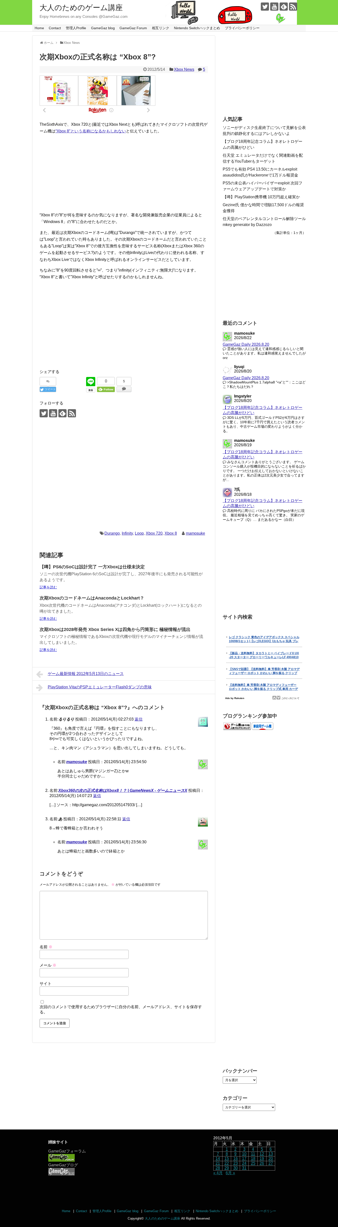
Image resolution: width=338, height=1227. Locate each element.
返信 (139, 719)
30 (235, 1168)
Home (39, 28)
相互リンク (160, 28)
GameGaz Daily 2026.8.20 (246, 344)
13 (270, 1154)
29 (226, 1168)
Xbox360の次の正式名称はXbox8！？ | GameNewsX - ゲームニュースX (122, 790)
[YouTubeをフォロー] (274, 6)
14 (218, 1158)
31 (244, 1168)
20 (270, 1158)
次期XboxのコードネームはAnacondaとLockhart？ (92, 598)
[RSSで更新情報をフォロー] (293, 6)
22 (226, 1163)
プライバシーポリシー (242, 28)
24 (244, 1163)
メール (48, 965)
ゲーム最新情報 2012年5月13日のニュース (86, 674)
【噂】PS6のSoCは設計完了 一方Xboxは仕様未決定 (92, 566)
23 (235, 1163)
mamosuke (195, 533)
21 (218, 1163)
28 (218, 1168)
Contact (55, 28)
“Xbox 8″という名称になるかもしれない (90, 131)
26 (262, 1163)
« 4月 (218, 1173)
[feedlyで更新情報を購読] (284, 6)
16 (235, 1158)
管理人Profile (76, 28)
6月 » (230, 1173)
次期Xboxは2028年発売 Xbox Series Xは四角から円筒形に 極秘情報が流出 (115, 629)
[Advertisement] (124, 173)
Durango (112, 533)
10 (244, 1154)
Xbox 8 (171, 533)
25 (253, 1163)
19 (262, 1158)
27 (270, 1163)
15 (226, 1158)
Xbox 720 (154, 533)
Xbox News (184, 69)
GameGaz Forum (133, 28)
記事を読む (48, 587)
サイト (45, 983)
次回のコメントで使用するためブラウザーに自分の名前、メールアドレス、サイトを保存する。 (121, 1009)
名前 (46, 947)
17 (244, 1158)
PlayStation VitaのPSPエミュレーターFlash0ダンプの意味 (100, 687)
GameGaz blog (103, 28)
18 (253, 1158)
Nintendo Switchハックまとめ (197, 28)
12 (262, 1154)
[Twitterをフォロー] (265, 6)
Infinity (127, 533)
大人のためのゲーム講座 (81, 7)
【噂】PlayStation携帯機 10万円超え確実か (261, 197)
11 (253, 1154)
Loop (139, 533)
